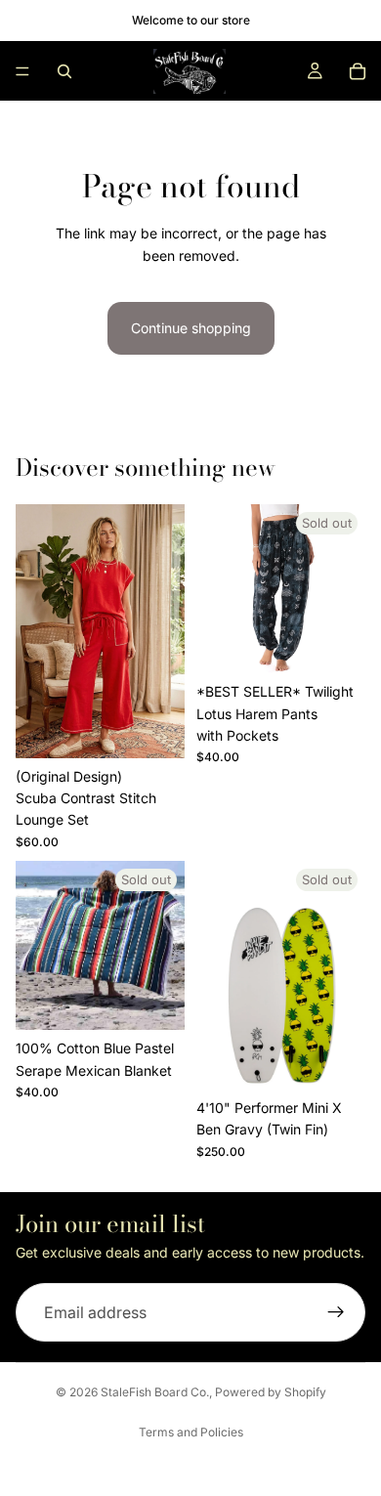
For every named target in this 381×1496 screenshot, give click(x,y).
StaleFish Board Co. (155, 1392)
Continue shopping (191, 328)
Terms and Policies (191, 1432)
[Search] (64, 71)
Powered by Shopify (270, 1392)
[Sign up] (336, 1312)
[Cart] (357, 71)
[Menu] (22, 71)
